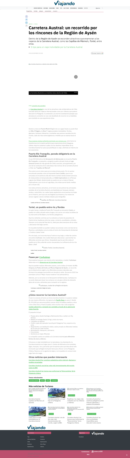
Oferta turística (38, 8)
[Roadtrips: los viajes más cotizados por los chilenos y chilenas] (75, 393)
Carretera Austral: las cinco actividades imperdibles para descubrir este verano (93, 420)
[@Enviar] (26, 26)
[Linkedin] (26, 22)
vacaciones (48, 11)
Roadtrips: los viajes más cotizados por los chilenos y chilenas (75, 400)
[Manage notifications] (127, 455)
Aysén (42, 380)
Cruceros (80, 8)
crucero (55, 11)
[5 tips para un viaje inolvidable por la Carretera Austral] (37, 411)
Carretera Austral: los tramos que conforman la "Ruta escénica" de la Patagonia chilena (75, 420)
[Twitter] (26, 19)
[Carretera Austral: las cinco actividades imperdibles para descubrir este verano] (95, 411)
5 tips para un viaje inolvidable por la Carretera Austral (56, 47)
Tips (61, 8)
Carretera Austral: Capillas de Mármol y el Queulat (36, 400)
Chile (57, 8)
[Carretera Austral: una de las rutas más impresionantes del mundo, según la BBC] (56, 411)
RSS (88, 454)
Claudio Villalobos (39, 106)
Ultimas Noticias (31, 439)
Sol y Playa (66, 8)
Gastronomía (43, 441)
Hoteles (42, 436)
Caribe (35, 11)
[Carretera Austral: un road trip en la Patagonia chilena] (56, 393)
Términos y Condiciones (33, 456)
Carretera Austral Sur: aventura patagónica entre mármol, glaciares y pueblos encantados (95, 401)
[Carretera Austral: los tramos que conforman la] (75, 411)
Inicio (30, 24)
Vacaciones (52, 8)
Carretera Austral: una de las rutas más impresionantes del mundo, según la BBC (56, 420)
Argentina (29, 11)
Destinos (46, 8)
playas (41, 11)
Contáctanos (85, 452)
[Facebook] (26, 16)
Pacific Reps (60, 300)
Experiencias (73, 8)
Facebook (81, 436)
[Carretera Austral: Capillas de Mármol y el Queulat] (37, 393)
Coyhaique (44, 257)
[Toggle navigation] (26, 8)
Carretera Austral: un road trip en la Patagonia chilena (56, 400)
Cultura (42, 446)
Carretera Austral (37, 109)
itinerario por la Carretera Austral (51, 262)
